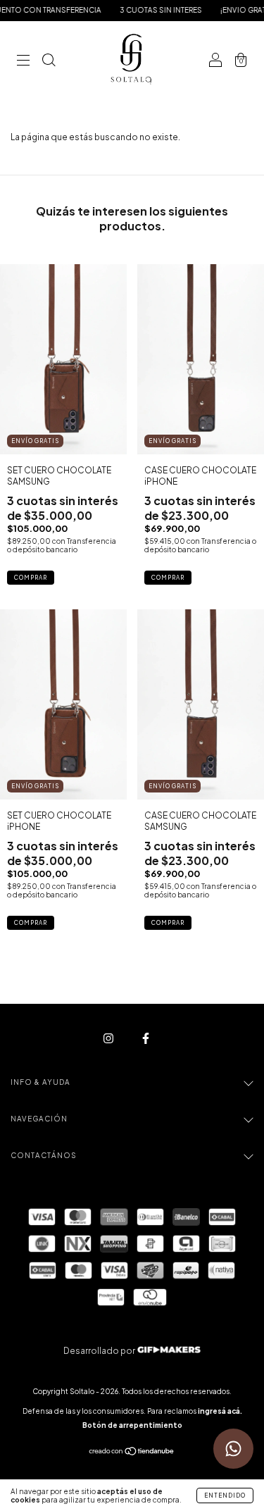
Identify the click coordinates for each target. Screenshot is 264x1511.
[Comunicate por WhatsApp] (233, 1449)
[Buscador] (49, 61)
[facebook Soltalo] (145, 1038)
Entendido (225, 1495)
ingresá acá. (220, 1411)
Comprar (30, 577)
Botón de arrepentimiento (132, 1425)
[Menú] (23, 61)
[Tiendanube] (132, 1453)
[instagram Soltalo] (109, 1038)
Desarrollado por (100, 1350)
